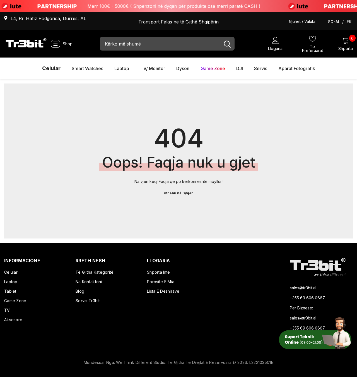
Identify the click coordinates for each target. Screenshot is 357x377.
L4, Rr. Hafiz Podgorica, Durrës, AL (48, 18)
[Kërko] (167, 44)
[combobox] (160, 44)
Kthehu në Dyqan (179, 193)
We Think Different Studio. (142, 362)
